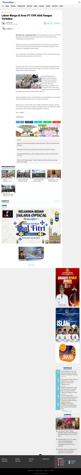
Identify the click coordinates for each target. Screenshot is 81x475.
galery (61, 6)
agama (35, 6)
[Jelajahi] (79, 2)
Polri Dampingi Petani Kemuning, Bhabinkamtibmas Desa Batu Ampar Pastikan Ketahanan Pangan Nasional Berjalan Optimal (69, 399)
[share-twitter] (48, 23)
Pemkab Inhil (45, 459)
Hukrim (7, 6)
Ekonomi (48, 6)
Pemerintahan (21, 6)
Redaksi (52, 470)
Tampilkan (57, 201)
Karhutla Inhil (6, 12)
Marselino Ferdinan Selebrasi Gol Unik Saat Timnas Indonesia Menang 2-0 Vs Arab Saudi (67, 451)
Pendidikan (4, 461)
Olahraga (41, 6)
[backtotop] (40, 455)
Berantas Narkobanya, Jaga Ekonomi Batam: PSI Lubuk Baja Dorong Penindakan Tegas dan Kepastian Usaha (69, 390)
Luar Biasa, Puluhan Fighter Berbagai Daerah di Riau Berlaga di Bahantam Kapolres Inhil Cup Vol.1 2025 (68, 433)
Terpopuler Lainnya (67, 411)
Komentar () (57, 23)
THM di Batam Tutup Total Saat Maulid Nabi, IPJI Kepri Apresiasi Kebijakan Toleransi (69, 373)
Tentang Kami (30, 470)
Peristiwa (29, 6)
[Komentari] (56, 122)
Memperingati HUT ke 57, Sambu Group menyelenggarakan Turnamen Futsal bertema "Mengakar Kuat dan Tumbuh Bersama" (67, 443)
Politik (31, 461)
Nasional (13, 6)
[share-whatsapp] (51, 23)
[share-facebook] (45, 23)
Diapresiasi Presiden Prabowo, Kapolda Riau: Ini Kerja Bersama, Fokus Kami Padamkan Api (69, 382)
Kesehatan (55, 6)
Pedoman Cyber (39, 470)
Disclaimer (46, 470)
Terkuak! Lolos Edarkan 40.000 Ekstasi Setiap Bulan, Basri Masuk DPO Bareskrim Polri (69, 406)
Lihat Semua (31, 265)
